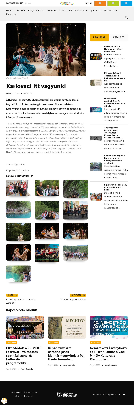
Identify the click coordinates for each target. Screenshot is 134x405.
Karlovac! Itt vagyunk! (18, 176)
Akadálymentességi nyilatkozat (105, 394)
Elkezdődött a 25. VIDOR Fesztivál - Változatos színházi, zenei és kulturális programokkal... (24, 355)
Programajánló (36, 10)
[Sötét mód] (88, 3)
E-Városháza (110, 10)
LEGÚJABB (99, 37)
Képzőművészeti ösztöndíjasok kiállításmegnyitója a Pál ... (114, 77)
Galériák (51, 10)
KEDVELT (118, 37)
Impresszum (30, 392)
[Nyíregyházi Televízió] (100, 3)
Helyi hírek (11, 343)
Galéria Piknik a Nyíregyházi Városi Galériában (113, 49)
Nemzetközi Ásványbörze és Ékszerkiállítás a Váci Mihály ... (114, 102)
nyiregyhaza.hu (12, 93)
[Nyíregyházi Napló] (113, 3)
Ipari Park (95, 10)
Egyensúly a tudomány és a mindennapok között (115, 187)
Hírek (20, 10)
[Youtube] (29, 3)
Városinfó (80, 10)
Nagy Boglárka (27, 369)
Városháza (64, 10)
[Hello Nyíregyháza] (126, 3)
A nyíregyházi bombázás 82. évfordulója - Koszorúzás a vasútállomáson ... (113, 132)
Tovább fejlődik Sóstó (73, 299)
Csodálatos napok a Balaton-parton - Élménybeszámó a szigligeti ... (114, 159)
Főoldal (10, 10)
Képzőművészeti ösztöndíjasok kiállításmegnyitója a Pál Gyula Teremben (66, 353)
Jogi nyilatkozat (24, 396)
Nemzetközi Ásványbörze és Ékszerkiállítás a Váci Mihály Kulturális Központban (109, 353)
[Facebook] (26, 3)
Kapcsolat (11, 14)
